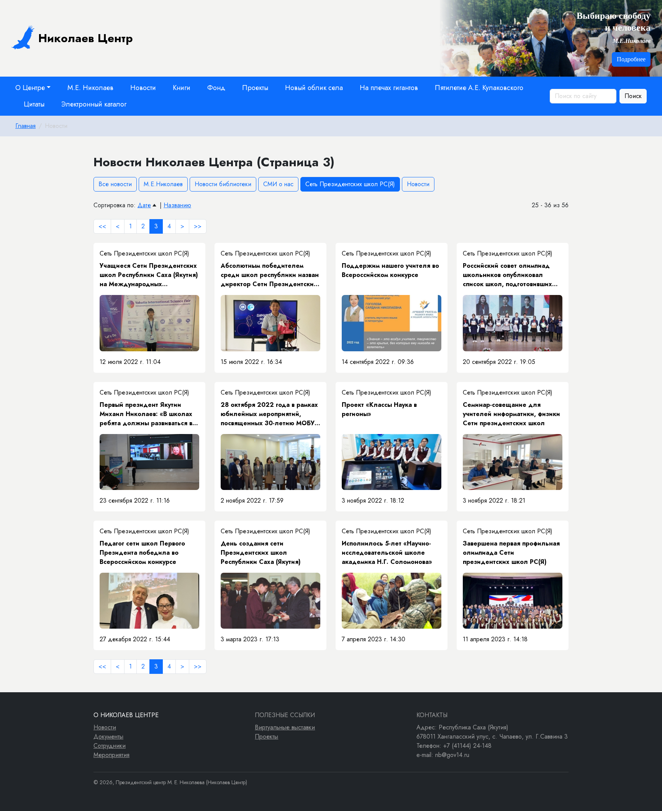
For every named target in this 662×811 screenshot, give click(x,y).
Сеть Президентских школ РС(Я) (350, 184)
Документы (108, 736)
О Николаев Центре (126, 715)
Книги (181, 88)
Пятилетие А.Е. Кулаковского (479, 88)
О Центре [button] (30, 88)
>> (198, 226)
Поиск (633, 96)
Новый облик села (314, 88)
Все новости (115, 184)
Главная (25, 125)
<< (102, 226)
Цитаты (34, 104)
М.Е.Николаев (163, 184)
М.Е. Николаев (90, 88)
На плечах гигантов (389, 88)
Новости (143, 88)
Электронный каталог (93, 104)
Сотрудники (109, 745)
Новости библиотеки (223, 184)
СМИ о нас (278, 184)
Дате (144, 205)
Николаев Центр (85, 38)
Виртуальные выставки (285, 727)
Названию (177, 205)
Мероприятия (111, 754)
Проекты (255, 88)
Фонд (216, 88)
